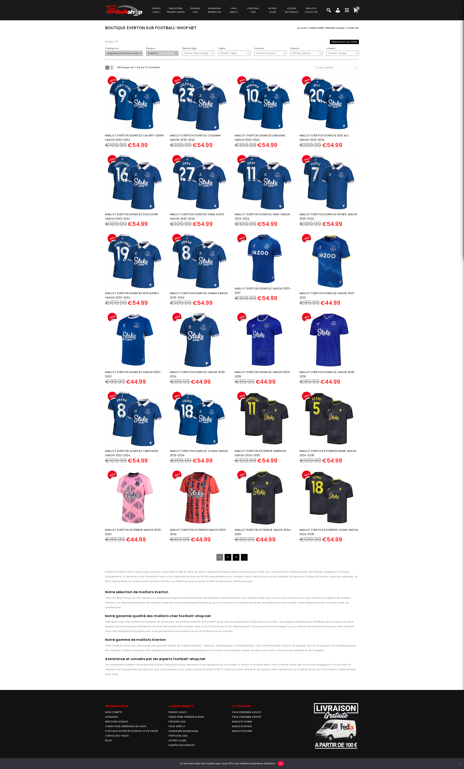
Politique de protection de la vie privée (131, 731)
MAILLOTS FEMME (242, 721)
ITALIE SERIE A (177, 726)
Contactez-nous (117, 735)
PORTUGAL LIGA (178, 735)
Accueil (302, 28)
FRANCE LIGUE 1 (178, 712)
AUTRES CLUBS (177, 740)
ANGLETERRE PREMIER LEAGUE (176, 10)
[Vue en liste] (112, 67)
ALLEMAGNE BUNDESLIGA (183, 731)
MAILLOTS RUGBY (242, 731)
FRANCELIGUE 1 (156, 10)
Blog (108, 740)
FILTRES (110, 42)
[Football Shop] (124, 10)
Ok (281, 763)
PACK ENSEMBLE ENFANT (246, 717)
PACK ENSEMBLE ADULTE (246, 712)
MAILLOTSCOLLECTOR (311, 10)
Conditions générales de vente (126, 726)
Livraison (111, 717)
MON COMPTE (113, 712)
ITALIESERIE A (234, 10)
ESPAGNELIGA (195, 10)
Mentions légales (116, 721)
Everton (236, 598)
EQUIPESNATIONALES (291, 10)
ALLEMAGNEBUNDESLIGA (214, 10)
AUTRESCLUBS (272, 10)
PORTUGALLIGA (253, 10)
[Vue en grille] (107, 67)
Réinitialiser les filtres (344, 41)
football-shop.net (124, 598)
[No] (459, 763)
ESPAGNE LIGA (177, 721)
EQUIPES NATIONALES (182, 745)
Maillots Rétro (242, 726)
